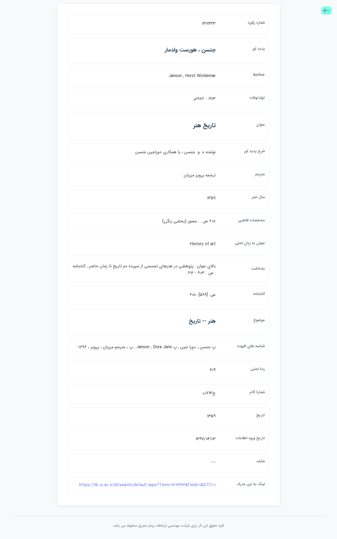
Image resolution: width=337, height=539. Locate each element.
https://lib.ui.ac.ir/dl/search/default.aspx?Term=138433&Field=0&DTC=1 (147, 485)
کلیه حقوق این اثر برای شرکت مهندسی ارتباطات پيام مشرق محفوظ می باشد (168, 525)
